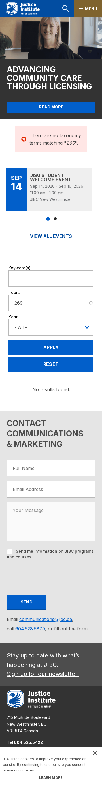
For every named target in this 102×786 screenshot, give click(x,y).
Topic (14, 292)
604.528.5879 (30, 629)
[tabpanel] (51, 189)
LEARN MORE (51, 777)
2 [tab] (55, 218)
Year (13, 316)
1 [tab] (48, 219)
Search (58, 8)
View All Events (51, 236)
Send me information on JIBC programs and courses (50, 554)
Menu (91, 8)
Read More (51, 106)
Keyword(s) (19, 267)
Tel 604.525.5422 (25, 742)
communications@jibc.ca (45, 619)
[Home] (23, 8)
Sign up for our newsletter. (43, 674)
